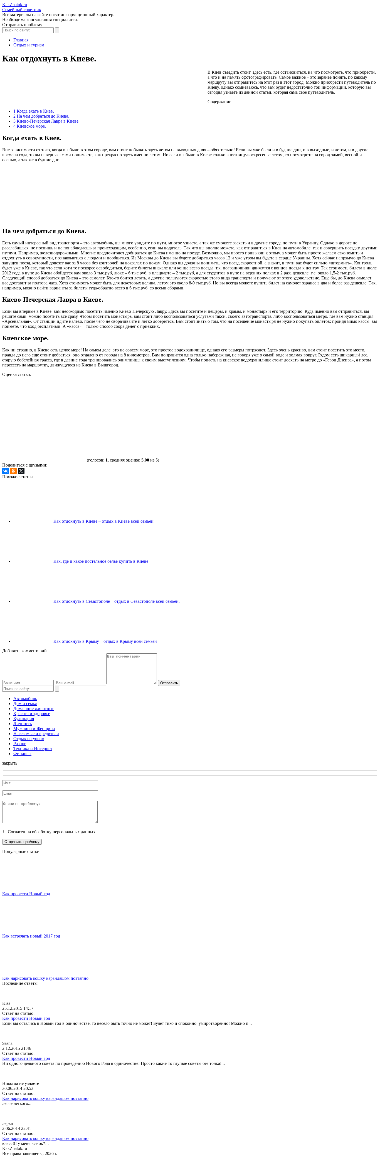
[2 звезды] (127, 398)
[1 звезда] (44, 398)
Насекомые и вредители (36, 733)
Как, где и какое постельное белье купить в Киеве (100, 561)
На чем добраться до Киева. (41, 116)
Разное (19, 743)
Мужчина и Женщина (34, 728)
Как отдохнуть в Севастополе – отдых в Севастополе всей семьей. (116, 601)
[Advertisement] (103, 85)
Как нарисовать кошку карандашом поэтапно (45, 978)
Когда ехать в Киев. (33, 111)
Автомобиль (25, 698)
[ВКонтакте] (5, 471)
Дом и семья (25, 703)
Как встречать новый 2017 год (31, 936)
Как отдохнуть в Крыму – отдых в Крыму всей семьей (105, 641)
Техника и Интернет (32, 748)
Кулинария (23, 718)
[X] (21, 471)
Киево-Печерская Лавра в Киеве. (46, 121)
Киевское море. (29, 126)
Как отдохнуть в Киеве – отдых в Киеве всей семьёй (103, 521)
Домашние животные (33, 708)
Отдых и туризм (28, 738)
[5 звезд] (44, 441)
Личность (22, 723)
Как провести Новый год (26, 893)
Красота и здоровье (31, 713)
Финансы (22, 753)
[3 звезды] (211, 398)
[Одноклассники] (13, 471)
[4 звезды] (294, 398)
